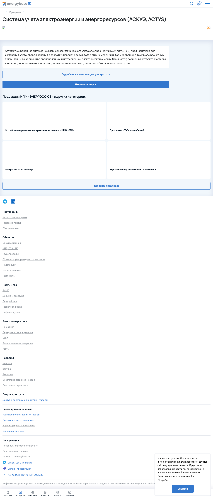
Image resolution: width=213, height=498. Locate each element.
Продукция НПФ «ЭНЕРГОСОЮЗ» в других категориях (44, 96)
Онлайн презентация (19, 468)
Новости (7, 363)
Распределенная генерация (17, 343)
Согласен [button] (183, 488)
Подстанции (9, 264)
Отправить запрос (86, 84)
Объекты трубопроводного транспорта (23, 259)
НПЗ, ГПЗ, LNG (10, 248)
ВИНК (5, 290)
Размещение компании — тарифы (21, 414)
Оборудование (10, 228)
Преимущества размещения (18, 420)
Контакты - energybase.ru (16, 456)
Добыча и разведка (13, 295)
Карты (5, 348)
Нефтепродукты (11, 312)
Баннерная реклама (13, 431)
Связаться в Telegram (20, 462)
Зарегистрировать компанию (18, 425)
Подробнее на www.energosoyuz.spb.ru (84, 74)
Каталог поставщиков (14, 217)
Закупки (7, 369)
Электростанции (11, 243)
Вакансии (7, 374)
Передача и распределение (17, 332)
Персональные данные (15, 451)
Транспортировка (12, 306)
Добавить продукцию (106, 185)
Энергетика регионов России (18, 379)
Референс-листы (11, 222)
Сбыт (5, 337)
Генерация (8, 327)
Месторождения (11, 270)
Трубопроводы (10, 254)
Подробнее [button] (164, 480)
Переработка (9, 301)
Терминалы (8, 275)
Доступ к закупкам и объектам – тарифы (25, 400)
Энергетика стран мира (15, 385)
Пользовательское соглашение (20, 445)
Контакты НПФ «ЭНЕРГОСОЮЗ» (25, 474)
